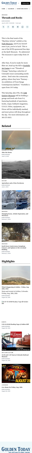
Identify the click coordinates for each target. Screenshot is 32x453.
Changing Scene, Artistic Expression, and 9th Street (15, 214)
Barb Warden (6, 21)
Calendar (11, 8)
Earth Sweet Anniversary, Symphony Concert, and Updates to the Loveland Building (14, 247)
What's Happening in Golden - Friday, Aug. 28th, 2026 (15, 288)
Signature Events (22, 8)
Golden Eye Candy (7, 150)
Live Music (5, 385)
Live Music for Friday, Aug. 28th (12, 387)
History (4, 180)
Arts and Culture (7, 352)
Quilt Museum (7, 43)
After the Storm (7, 152)
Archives (5, 15)
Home (3, 8)
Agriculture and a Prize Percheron (13, 183)
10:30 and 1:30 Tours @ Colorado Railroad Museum (15, 356)
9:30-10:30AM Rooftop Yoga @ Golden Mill (15, 324)
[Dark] (19, 3)
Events (4, 322)
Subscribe (25, 3)
